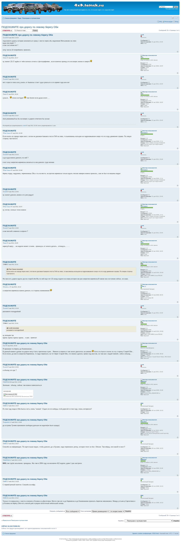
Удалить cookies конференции (141, 533)
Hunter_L (6, 287)
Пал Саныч (7, 133)
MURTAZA (7, 382)
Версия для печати (172, 18)
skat (5, 58)
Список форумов (11, 18)
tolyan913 (7, 422)
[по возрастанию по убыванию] (120, 511)
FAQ (160, 21)
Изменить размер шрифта (176, 18)
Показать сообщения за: (57, 511)
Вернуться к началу (177, 51)
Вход (176, 21)
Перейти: (121, 520)
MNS (5, 405)
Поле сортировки (86, 511)
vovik (5, 37)
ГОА (5, 264)
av (4, 345)
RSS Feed (155, 533)
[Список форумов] (33, 13)
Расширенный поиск (171, 8)
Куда (19, 18)
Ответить (4, 29)
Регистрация (169, 21)
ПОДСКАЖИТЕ (9, 55)
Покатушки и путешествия (31, 18)
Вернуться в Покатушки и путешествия (15, 520)
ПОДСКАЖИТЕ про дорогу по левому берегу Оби (29, 27)
